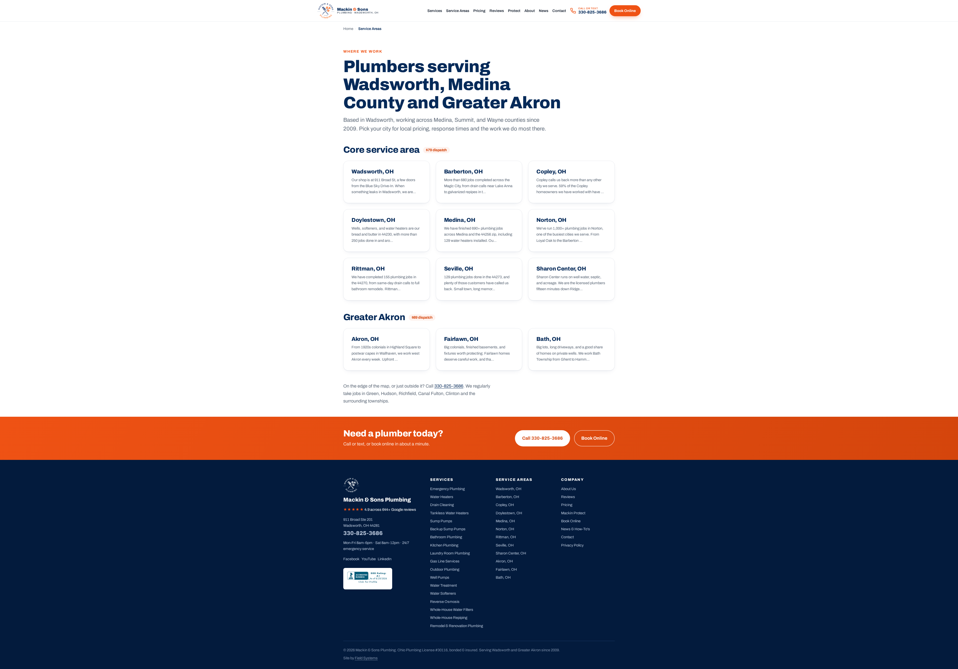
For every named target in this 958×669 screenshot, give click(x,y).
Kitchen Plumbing (444, 545)
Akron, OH (504, 561)
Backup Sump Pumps (448, 529)
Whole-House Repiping (448, 618)
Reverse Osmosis (445, 602)
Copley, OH (505, 505)
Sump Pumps (441, 521)
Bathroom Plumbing (446, 537)
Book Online (625, 11)
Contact (559, 11)
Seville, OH (505, 545)
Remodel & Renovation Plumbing (456, 626)
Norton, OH (505, 529)
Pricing (479, 11)
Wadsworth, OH (508, 489)
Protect (514, 11)
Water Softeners (443, 593)
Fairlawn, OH (506, 569)
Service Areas (457, 11)
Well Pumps (439, 577)
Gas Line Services (445, 561)
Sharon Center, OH (511, 553)
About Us (568, 489)
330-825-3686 (448, 386)
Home (348, 29)
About (529, 11)
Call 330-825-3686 (542, 438)
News (543, 11)
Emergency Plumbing (447, 489)
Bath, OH (503, 577)
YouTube (368, 559)
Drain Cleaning (442, 505)
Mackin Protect (573, 513)
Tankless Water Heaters (449, 513)
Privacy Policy (572, 545)
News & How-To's (575, 529)
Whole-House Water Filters (451, 610)
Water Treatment (443, 585)
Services (434, 11)
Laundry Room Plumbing (450, 553)
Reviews (496, 11)
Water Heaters (441, 497)
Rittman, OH (506, 537)
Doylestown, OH (509, 513)
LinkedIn (384, 559)
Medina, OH (505, 521)
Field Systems (366, 658)
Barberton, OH (507, 497)
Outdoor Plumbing (444, 569)
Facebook (351, 559)
